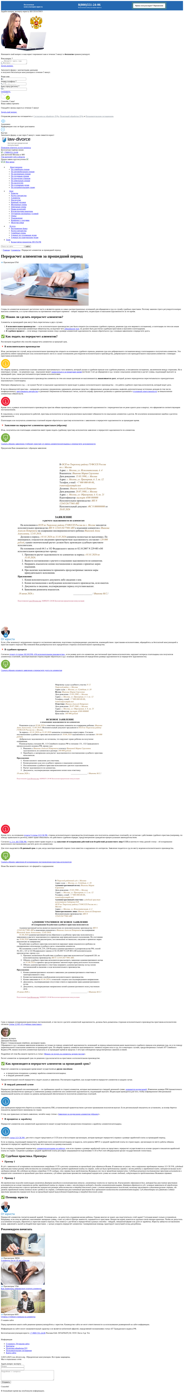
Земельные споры (18, 207)
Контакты (10, 1346)
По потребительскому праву (23, 187)
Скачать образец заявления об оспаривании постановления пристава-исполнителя (36, 862)
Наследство (16, 200)
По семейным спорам (20, 169)
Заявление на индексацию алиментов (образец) (78, 1114)
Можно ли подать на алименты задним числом (64, 1054)
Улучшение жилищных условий (24, 213)
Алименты (15, 198)
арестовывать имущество (27, 391)
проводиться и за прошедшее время (66, 372)
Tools (8, 240)
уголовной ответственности (145, 391)
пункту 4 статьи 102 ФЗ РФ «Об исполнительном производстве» (37, 654)
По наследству (17, 183)
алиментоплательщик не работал (51, 1148)
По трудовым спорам (20, 176)
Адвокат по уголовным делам (24, 235)
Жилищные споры (19, 204)
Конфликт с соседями (20, 220)
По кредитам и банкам (20, 178)
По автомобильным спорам (22, 172)
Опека (13, 216)
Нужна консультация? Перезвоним (149, 6)
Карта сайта (11, 1353)
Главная (6, 250)
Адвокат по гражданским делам (24, 237)
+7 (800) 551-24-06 (37, 1333)
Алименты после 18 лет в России (15, 1260)
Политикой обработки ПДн (71, 116)
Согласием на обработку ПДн (46, 116)
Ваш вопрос (7, 58)
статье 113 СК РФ (17, 1138)
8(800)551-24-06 (89, 5)
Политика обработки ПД (16, 1348)
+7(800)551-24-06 (11, 152)
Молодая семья (17, 223)
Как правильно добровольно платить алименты (21, 1288)
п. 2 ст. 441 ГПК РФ (18, 842)
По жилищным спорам (21, 174)
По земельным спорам (20, 181)
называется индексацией (136, 1089)
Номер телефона (9, 81)
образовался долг (71, 329)
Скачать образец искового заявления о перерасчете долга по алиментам (31, 670)
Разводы (14, 193)
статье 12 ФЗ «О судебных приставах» (25, 1024)
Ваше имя (5, 76)
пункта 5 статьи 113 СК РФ (35, 835)
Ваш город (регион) (10, 86)
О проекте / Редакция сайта (17, 1344)
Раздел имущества (19, 195)
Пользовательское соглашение (19, 1350)
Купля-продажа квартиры (22, 211)
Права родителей (18, 209)
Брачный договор (18, 202)
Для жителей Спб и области (13, 157)
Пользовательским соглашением (99, 116)
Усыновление (17, 218)
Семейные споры (18, 233)
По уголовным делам (20, 185)
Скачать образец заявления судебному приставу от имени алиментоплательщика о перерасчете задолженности (48, 444)
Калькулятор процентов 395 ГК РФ (26, 242)
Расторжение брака (19, 228)
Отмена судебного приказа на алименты (18, 1317)
